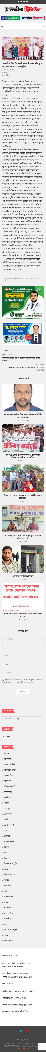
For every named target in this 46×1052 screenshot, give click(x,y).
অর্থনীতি (7, 759)
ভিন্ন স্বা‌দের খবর (10, 874)
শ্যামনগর (7, 907)
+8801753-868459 (15, 966)
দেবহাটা (7, 836)
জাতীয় (7, 819)
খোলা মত (8, 814)
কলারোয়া (8, 792)
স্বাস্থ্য (6, 935)
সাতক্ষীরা (7, 919)
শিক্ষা (6, 902)
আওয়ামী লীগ (9, 764)
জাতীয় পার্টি (9, 825)
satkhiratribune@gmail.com (20, 977)
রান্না (6, 891)
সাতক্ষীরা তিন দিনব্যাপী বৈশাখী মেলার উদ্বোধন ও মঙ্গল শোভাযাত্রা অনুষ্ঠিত (21, 279)
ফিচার (6, 847)
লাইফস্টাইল (9, 897)
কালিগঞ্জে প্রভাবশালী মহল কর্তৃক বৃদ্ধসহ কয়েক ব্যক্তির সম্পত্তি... (23, 537)
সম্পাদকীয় (8, 913)
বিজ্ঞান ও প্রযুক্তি (10, 863)
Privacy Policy (23, 1039)
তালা (6, 830)
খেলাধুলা (7, 808)
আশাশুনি (7, 781)
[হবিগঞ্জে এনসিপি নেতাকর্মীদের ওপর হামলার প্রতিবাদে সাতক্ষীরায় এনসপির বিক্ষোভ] (23, 438)
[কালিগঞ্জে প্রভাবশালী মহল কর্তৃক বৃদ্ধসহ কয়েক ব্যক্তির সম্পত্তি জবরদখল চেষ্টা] (23, 519)
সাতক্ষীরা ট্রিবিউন (16, 1044)
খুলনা (6, 803)
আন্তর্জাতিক (9, 775)
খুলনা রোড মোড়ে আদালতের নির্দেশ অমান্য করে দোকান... (23, 615)
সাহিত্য (7, 924)
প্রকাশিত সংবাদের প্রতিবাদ (23, 576)
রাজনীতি (7, 886)
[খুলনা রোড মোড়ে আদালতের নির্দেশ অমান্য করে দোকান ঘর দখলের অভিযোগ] (23, 597)
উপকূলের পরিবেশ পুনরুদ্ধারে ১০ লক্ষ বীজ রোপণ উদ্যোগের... (23, 496)
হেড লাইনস (8, 941)
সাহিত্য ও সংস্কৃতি (10, 930)
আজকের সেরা (10, 770)
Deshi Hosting (23, 1048)
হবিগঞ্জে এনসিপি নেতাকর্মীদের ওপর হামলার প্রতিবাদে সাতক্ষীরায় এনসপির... (23, 456)
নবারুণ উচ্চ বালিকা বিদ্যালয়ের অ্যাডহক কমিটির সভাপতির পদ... (23, 416)
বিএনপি (7, 858)
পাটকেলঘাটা (9, 841)
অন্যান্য (7, 753)
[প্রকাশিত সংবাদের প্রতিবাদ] (23, 559)
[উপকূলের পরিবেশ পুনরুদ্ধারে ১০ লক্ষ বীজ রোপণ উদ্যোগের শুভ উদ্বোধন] (23, 478)
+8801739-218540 (20, 973)
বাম (5, 853)
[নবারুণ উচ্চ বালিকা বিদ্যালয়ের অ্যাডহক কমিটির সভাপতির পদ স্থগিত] (23, 397)
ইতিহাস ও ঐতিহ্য (11, 786)
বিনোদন (7, 869)
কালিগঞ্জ (7, 797)
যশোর (6, 880)
